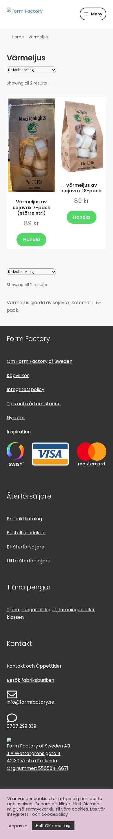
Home (18, 37)
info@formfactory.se (30, 702)
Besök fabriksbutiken (30, 680)
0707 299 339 (21, 726)
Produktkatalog (24, 518)
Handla (31, 239)
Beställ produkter (26, 532)
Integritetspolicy (25, 389)
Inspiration (19, 432)
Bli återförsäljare (25, 547)
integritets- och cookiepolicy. (38, 814)
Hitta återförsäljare (28, 560)
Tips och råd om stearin (34, 403)
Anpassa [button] (18, 826)
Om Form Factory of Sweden (39, 361)
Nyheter (16, 417)
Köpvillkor (18, 375)
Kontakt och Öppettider (34, 666)
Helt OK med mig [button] (53, 826)
